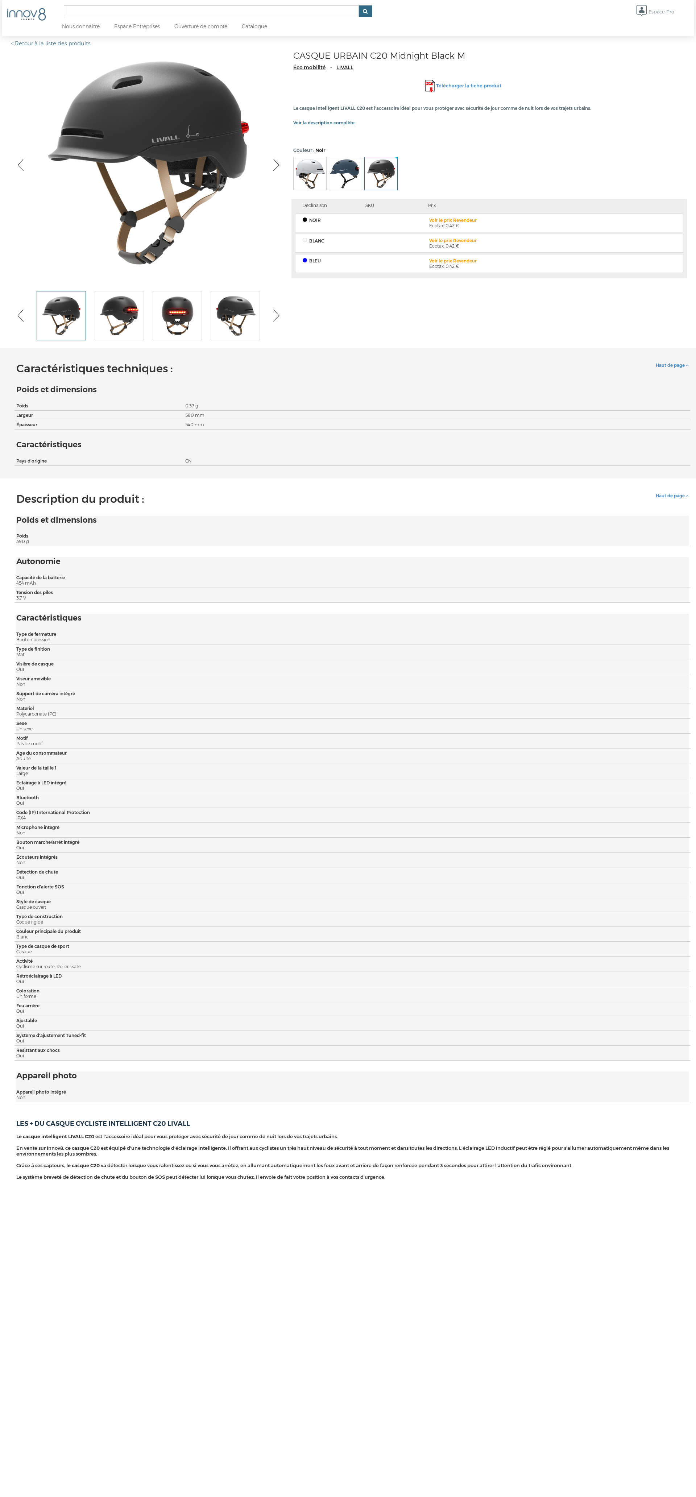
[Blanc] (310, 173)
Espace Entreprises (137, 26)
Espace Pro (660, 11)
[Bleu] (345, 173)
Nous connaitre (81, 26)
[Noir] (381, 173)
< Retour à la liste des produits (51, 43)
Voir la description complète (324, 122)
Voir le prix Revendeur (453, 220)
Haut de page (671, 365)
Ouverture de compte (200, 26)
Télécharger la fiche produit (468, 85)
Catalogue (254, 26)
